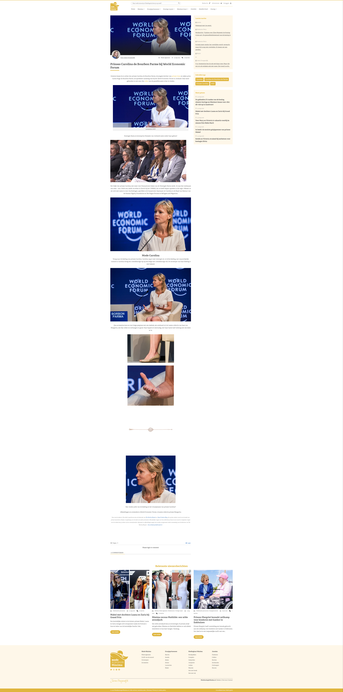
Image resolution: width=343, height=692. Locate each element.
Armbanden (215, 662)
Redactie (205, 3)
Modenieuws (171, 611)
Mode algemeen (165, 58)
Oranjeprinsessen (153, 9)
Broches (214, 660)
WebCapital (229, 690)
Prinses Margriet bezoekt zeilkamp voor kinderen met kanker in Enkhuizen (212, 620)
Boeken (219, 680)
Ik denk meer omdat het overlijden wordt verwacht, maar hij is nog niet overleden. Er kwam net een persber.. (212, 47)
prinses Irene (176, 76)
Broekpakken (192, 655)
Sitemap (149, 690)
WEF (213, 84)
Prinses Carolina (202, 84)
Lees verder (115, 632)
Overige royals (168, 9)
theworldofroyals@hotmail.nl (155, 524)
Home (133, 9)
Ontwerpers (145, 660)
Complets (191, 657)
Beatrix (167, 655)
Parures (214, 668)
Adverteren (215, 3)
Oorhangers (215, 665)
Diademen (215, 655)
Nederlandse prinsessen (119, 611)
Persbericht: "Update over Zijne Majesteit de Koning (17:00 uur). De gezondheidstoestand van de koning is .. (213, 35)
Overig (213, 9)
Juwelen (193, 9)
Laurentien (168, 665)
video (146, 81)
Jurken (190, 665)
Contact (230, 680)
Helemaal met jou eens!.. (203, 25)
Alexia (167, 660)
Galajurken (191, 660)
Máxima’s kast (182, 9)
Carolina (199, 79)
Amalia (167, 657)
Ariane (167, 662)
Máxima (140, 9)
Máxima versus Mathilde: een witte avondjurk (170, 618)
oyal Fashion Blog (162, 517)
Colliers (214, 657)
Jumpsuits (191, 662)
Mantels (190, 668)
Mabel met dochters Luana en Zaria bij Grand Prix (129, 616)
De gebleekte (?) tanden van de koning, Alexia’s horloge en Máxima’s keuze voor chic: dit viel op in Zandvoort (212, 102)
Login (189, 543)
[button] (179, 3)
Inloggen (226, 3)
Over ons (224, 680)
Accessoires (145, 662)
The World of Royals (151, 517)
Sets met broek (192, 670)
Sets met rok (192, 673)
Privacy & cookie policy (159, 690)
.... (196, 57)
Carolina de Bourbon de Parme (216, 79)
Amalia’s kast (203, 9)
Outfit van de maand (148, 657)
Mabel (167, 668)
